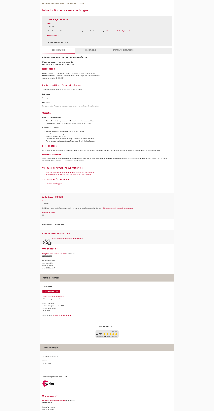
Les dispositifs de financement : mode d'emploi (67, 238)
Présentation (58, 50)
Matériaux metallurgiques (54, 184)
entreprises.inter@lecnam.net (62, 315)
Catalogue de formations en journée (62, 3)
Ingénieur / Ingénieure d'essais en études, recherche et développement (69, 174)
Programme (90, 50)
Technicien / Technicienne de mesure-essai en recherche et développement (70, 172)
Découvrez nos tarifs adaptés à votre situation (122, 31)
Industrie (81, 3)
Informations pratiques (123, 50)
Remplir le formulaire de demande (54, 254)
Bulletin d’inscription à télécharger (53, 296)
